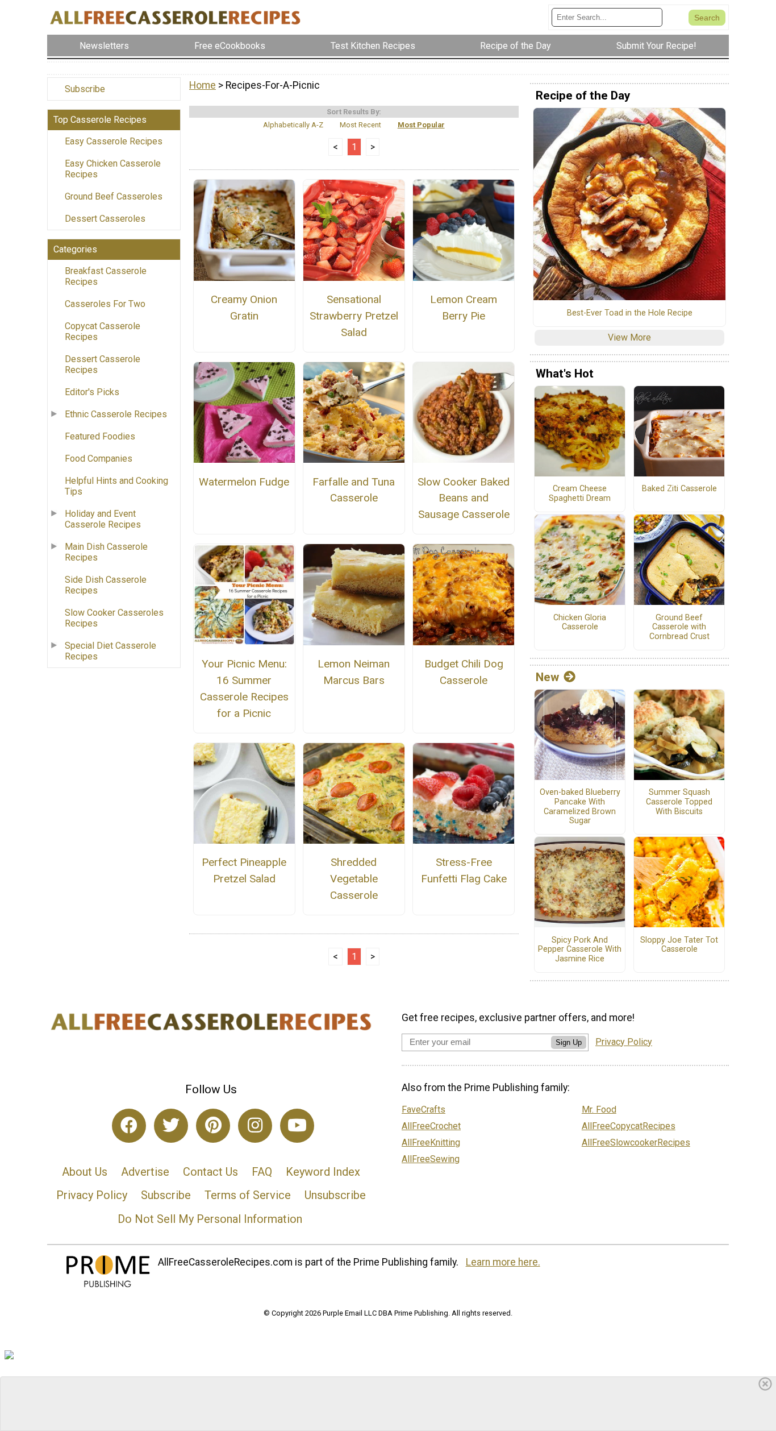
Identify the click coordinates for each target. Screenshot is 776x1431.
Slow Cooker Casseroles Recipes (114, 618)
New (547, 677)
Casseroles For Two (105, 303)
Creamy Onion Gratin (244, 307)
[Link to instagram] (255, 1126)
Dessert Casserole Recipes (102, 364)
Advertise (145, 1172)
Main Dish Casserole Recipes (106, 552)
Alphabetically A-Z (293, 125)
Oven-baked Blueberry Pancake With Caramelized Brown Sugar (580, 807)
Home (202, 85)
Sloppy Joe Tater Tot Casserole (679, 945)
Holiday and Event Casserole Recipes (103, 519)
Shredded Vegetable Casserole (354, 879)
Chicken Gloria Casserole (579, 622)
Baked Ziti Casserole (679, 488)
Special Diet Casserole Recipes (110, 651)
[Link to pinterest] (213, 1126)
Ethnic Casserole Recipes (116, 414)
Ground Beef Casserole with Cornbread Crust (679, 627)
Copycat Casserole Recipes (102, 331)
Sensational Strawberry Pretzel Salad (354, 316)
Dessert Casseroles (105, 218)
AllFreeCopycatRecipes (628, 1126)
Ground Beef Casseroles (113, 196)
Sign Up (569, 1042)
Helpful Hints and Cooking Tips (116, 486)
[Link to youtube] (297, 1126)
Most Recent (360, 125)
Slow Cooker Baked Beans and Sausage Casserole (464, 498)
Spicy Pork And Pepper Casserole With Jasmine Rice (579, 950)
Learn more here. (503, 1262)
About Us (84, 1172)
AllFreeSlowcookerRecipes (636, 1142)
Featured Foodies (100, 436)
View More (629, 337)
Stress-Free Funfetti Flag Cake (464, 870)
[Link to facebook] (129, 1126)
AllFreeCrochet (431, 1126)
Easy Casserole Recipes (113, 141)
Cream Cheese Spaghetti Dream (580, 493)
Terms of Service (248, 1195)
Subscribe (85, 89)
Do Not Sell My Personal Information (210, 1219)
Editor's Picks (92, 392)
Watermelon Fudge (244, 481)
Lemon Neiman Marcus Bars (354, 672)
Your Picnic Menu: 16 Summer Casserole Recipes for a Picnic (244, 688)
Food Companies (98, 458)
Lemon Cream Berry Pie (463, 307)
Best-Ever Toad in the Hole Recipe (629, 313)
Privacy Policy (91, 1195)
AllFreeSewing (431, 1159)
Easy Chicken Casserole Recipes (113, 169)
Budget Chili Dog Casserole (463, 672)
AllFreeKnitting (431, 1142)
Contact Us (210, 1172)
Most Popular (421, 125)
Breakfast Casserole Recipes (106, 276)
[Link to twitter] (171, 1126)
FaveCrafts (423, 1109)
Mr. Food (599, 1109)
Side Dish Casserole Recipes (106, 585)
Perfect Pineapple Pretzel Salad (244, 870)
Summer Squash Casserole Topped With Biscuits (679, 802)
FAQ (262, 1172)
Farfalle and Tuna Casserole (353, 490)
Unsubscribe (335, 1195)
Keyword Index (323, 1172)
